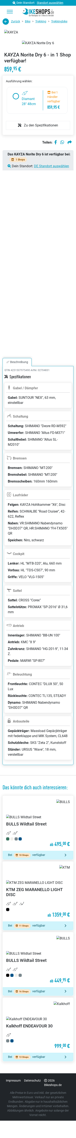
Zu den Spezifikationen (40, 125)
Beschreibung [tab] (19, 362)
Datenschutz (32, 1080)
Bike (27, 21)
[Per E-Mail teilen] (69, 142)
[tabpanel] (38, 570)
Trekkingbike (59, 21)
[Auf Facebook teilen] (56, 142)
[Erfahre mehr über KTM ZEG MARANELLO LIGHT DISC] (38, 892)
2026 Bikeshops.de (53, 1083)
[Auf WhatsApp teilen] (62, 142)
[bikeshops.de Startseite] (38, 11)
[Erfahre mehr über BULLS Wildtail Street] (38, 823)
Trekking (40, 21)
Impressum (13, 1080)
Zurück (15, 21)
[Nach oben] (65, 1126)
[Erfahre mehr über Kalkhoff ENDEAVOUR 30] (38, 1025)
